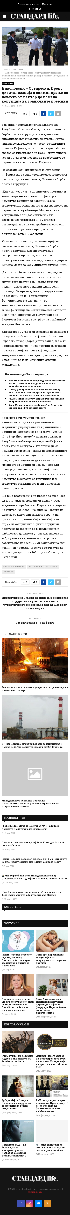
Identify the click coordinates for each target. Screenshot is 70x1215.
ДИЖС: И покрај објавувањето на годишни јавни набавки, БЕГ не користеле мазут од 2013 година (32, 745)
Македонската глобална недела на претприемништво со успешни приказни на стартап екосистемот (30, 803)
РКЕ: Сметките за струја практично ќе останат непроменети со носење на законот (36, 400)
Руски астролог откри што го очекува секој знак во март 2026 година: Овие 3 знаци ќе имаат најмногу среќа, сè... (18, 1005)
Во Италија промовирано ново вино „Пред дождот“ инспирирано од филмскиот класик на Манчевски (52, 1106)
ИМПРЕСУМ (35, 1192)
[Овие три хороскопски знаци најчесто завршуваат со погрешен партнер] (52, 941)
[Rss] (47, 1203)
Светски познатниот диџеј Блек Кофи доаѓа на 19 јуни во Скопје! (33, 844)
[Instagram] (29, 1203)
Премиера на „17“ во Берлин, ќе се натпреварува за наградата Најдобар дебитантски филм (14, 1150)
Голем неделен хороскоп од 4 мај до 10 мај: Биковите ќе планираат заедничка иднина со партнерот (34, 860)
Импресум (47, 4)
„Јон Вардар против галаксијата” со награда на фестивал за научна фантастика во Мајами (31, 893)
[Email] (38, 1203)
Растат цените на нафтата (35, 622)
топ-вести (8, 571)
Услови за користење (28, 4)
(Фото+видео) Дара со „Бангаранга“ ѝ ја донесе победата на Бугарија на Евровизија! (30, 827)
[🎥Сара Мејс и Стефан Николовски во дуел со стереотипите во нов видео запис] (18, 1086)
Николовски (35, 567)
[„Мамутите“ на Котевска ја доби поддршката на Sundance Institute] (18, 1042)
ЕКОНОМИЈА (7, 83)
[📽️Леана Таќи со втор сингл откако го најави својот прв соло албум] (52, 1131)
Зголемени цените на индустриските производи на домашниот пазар (35, 689)
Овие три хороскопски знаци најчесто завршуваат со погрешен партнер (51, 958)
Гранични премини (13, 567)
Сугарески (51, 567)
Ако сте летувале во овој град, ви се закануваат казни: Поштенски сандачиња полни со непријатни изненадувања (36, 383)
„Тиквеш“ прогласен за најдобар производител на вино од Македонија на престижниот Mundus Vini (51, 1061)
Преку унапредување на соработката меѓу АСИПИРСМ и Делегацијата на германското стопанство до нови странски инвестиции (34, 392)
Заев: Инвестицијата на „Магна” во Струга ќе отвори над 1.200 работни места (35, 406)
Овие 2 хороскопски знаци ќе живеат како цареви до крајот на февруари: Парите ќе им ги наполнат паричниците (51, 1006)
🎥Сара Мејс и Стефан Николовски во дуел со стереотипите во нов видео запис (16, 1104)
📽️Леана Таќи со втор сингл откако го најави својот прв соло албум (50, 1147)
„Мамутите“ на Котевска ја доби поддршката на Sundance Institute (17, 1058)
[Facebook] (21, 1203)
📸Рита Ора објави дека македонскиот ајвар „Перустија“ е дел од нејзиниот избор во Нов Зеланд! (34, 877)
